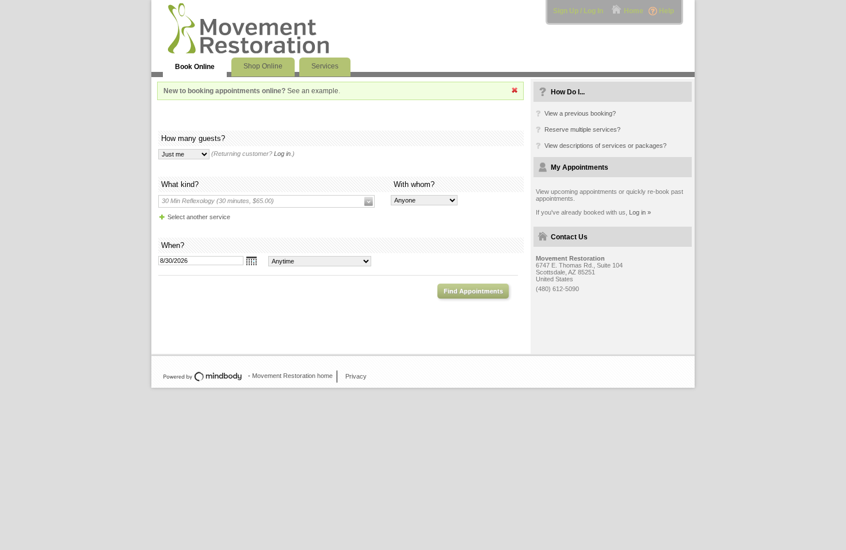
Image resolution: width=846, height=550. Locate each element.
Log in (282, 153)
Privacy (356, 376)
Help (666, 11)
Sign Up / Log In (578, 11)
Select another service (198, 216)
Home (633, 11)
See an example (312, 91)
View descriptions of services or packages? (605, 145)
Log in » (640, 212)
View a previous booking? (580, 113)
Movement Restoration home (292, 375)
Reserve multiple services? (582, 129)
